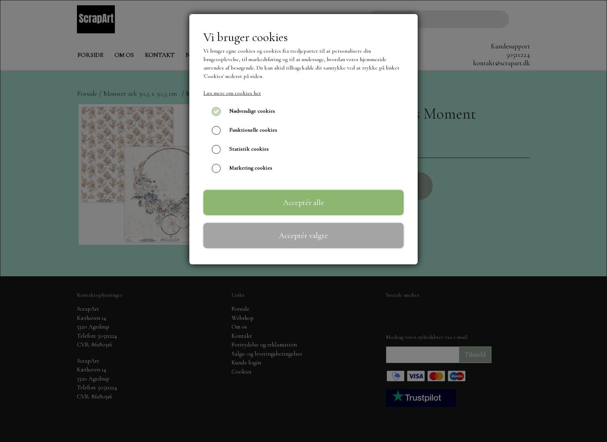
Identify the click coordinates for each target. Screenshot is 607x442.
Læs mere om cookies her (232, 93)
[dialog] (303, 221)
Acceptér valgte (303, 235)
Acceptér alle (303, 202)
